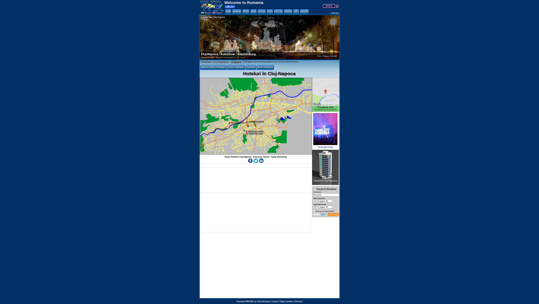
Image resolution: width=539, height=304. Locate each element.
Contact (274, 301)
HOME (228, 12)
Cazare (235, 62)
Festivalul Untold (325, 147)
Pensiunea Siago (255, 133)
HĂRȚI (269, 12)
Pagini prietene (286, 301)
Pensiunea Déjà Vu (239, 123)
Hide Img (334, 13)
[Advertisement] (255, 212)
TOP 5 (296, 12)
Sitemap (298, 301)
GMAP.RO (304, 12)
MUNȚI (253, 12)
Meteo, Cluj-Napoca (265, 67)
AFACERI (288, 12)
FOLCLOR (278, 12)
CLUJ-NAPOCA (221, 62)
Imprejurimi (251, 67)
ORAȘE (246, 12)
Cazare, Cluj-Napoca (236, 67)
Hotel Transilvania (256, 121)
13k (230, 7)
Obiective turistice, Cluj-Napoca (213, 67)
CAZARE (261, 12)
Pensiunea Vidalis (255, 131)
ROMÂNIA (206, 62)
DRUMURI (237, 12)
